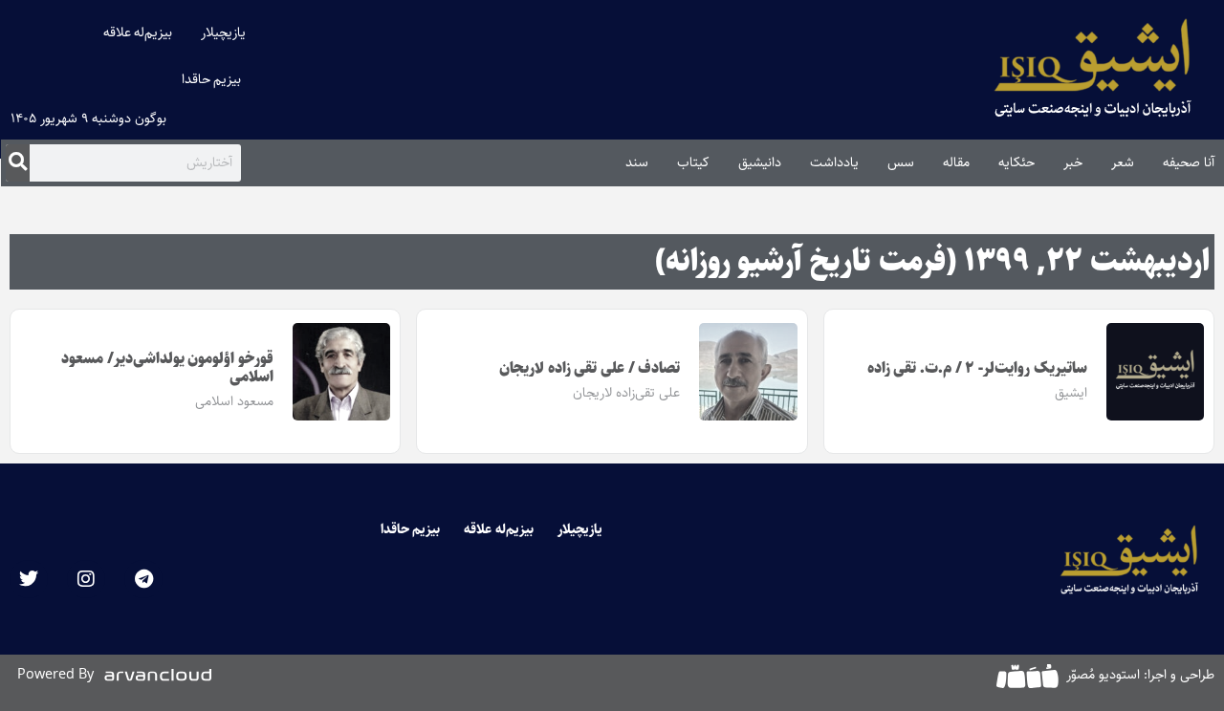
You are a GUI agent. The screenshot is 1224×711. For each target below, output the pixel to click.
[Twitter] (29, 579)
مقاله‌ (956, 162)
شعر (1122, 162)
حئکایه (1016, 162)
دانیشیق (759, 162)
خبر (1072, 162)
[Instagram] (86, 579)
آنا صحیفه (1188, 162)
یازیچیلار (223, 32)
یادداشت (834, 162)
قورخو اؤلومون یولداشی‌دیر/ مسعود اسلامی (167, 368)
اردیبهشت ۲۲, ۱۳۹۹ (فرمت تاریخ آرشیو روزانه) (932, 262)
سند (636, 162)
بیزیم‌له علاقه (138, 32)
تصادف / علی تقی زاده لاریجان (590, 368)
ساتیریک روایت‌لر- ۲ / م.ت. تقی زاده (977, 368)
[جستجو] (18, 162)
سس (900, 162)
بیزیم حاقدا (212, 79)
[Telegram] (143, 579)
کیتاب (693, 162)
